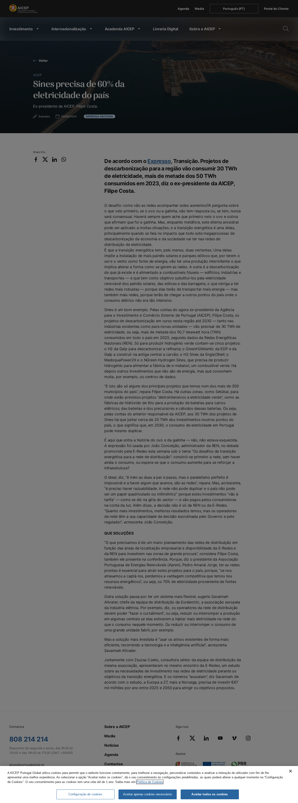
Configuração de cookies (85, 794)
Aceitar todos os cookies (209, 794)
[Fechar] (290, 771)
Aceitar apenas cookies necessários (147, 794)
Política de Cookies (150, 782)
